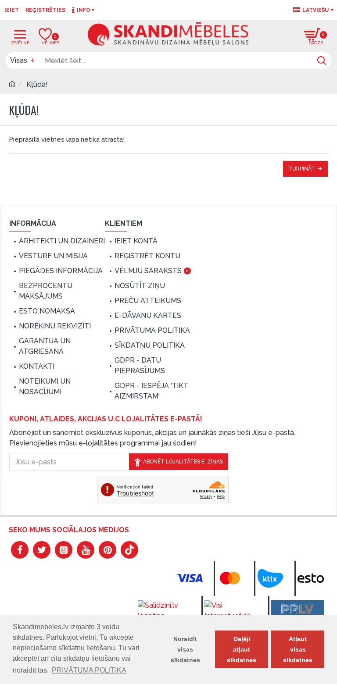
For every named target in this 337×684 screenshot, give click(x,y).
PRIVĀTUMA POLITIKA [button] (89, 670)
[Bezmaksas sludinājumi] (297, 609)
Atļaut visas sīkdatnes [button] (297, 649)
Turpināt (301, 169)
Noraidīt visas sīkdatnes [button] (185, 649)
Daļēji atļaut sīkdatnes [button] (241, 649)
